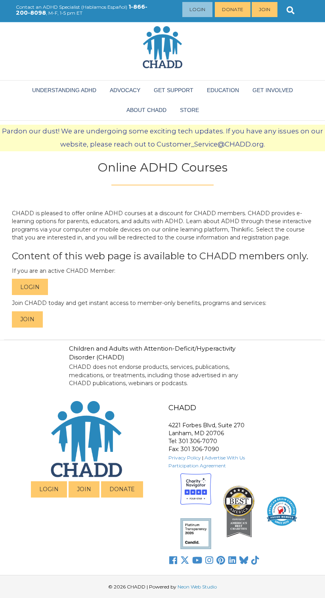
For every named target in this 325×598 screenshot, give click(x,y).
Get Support (173, 90)
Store (189, 110)
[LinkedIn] (232, 560)
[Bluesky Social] (243, 560)
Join (264, 9)
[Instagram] (209, 560)
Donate (232, 9)
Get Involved (272, 90)
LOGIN (49, 489)
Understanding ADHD (64, 90)
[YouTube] (197, 560)
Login (197, 9)
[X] (184, 560)
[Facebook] (173, 560)
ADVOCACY (125, 90)
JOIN (84, 489)
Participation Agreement (197, 466)
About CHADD (146, 110)
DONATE (122, 489)
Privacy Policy (184, 458)
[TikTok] (255, 560)
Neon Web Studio (197, 587)
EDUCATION (223, 90)
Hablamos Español (104, 7)
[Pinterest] (220, 560)
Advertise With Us (225, 458)
